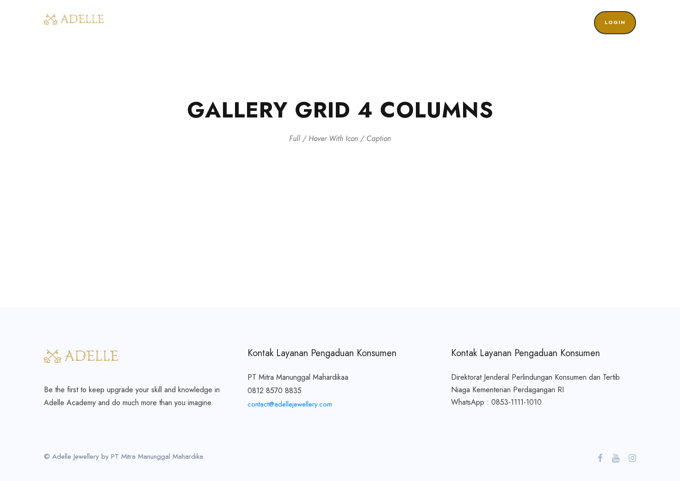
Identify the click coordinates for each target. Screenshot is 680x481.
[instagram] (632, 458)
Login (615, 22)
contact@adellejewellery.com (289, 404)
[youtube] (615, 458)
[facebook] (600, 458)
